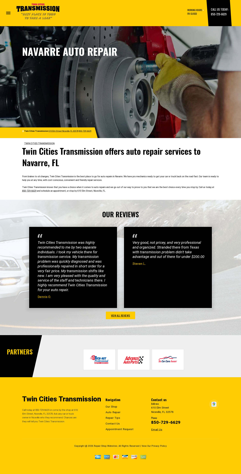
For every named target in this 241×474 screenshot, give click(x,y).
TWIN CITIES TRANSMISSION (39, 143)
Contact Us (113, 423)
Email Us (156, 429)
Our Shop (111, 406)
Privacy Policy (159, 446)
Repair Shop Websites (105, 446)
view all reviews (120, 315)
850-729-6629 (218, 14)
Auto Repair (113, 412)
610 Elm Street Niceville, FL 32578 (63, 131)
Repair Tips (113, 417)
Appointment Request (119, 429)
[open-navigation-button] (8, 13)
